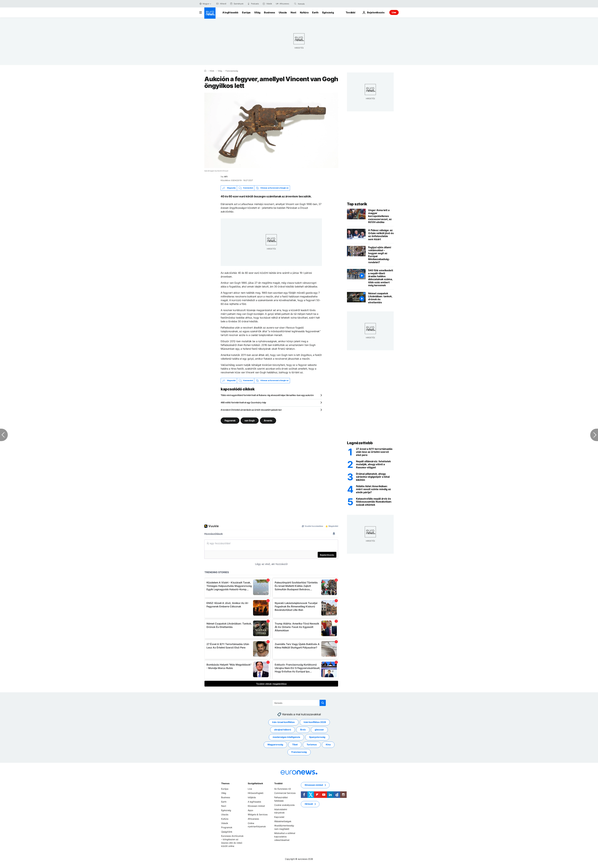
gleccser (319, 729)
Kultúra (304, 12)
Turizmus (312, 744)
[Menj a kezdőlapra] (210, 13)
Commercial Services (285, 793)
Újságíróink (226, 831)
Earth (315, 12)
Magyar (206, 3)
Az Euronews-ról (282, 788)
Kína (328, 744)
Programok (226, 827)
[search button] (295, 3)
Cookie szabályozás (284, 805)
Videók (224, 823)
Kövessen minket (256, 806)
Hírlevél (309, 804)
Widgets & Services (258, 814)
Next (293, 12)
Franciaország (231, 71)
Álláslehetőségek (282, 821)
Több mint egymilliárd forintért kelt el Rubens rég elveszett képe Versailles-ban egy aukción (267, 395)
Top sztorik (357, 204)
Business (269, 12)
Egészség (328, 12)
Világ (257, 12)
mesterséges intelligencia (286, 737)
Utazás (283, 12)
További (278, 783)
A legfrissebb (230, 12)
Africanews (253, 818)
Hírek (212, 71)
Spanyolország (317, 737)
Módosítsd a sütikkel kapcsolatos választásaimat (284, 836)
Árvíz (303, 729)
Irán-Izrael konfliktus (283, 722)
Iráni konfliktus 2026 (315, 722)
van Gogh (249, 420)
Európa (246, 12)
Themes (225, 783)
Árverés (268, 420)
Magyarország (275, 744)
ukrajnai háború (282, 729)
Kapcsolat (279, 817)
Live (394, 12)
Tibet (295, 744)
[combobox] (311, 3)
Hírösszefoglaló (255, 793)
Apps (250, 810)
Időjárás (252, 797)
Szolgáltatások (255, 783)
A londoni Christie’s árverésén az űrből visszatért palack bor (251, 409)
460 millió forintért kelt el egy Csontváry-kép (243, 402)
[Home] (205, 71)
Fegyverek (230, 420)
